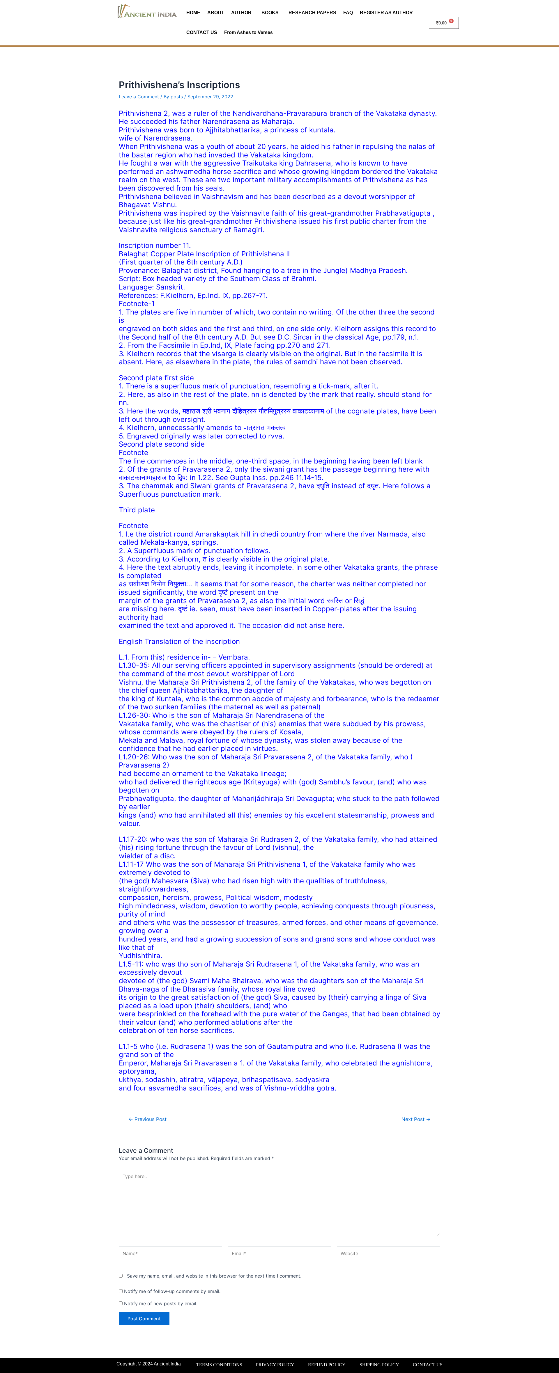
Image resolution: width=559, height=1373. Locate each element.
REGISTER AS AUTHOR (386, 12)
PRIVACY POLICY (275, 1364)
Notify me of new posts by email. (160, 1303)
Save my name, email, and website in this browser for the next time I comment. (214, 1276)
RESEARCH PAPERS (312, 12)
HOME (193, 12)
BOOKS (270, 12)
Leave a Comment (139, 97)
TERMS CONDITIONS (219, 1364)
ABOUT (215, 12)
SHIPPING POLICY (379, 1364)
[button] (243, 13)
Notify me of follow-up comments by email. (172, 1291)
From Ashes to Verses (248, 32)
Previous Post (147, 1119)
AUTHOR (241, 12)
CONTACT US (201, 32)
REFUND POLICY (327, 1364)
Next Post (416, 1119)
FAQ (348, 12)
